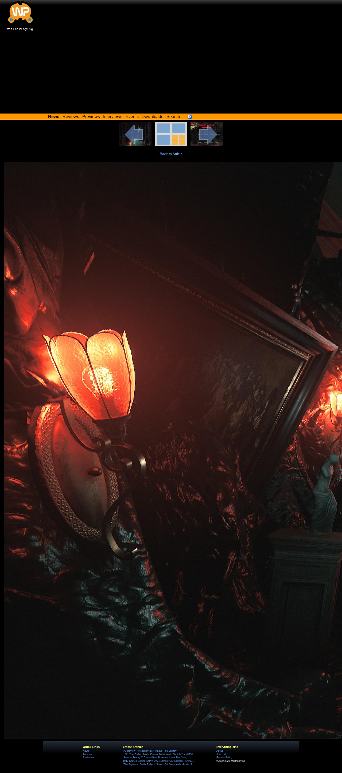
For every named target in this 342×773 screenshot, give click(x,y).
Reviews (71, 116)
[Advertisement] (171, 73)
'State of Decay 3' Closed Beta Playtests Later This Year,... (156, 757)
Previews (91, 116)
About (219, 750)
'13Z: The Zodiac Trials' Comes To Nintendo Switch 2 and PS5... (159, 754)
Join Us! (221, 754)
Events (132, 116)
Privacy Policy (224, 757)
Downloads (152, 116)
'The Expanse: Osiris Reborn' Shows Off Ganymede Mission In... (159, 764)
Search (173, 116)
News (86, 750)
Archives (87, 754)
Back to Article (171, 154)
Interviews (112, 116)
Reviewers (89, 757)
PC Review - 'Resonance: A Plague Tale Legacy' (150, 750)
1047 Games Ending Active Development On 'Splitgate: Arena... (158, 761)
